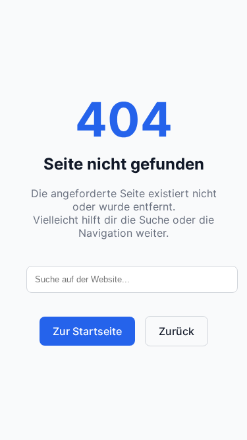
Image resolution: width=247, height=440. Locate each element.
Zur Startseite (87, 331)
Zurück (176, 331)
